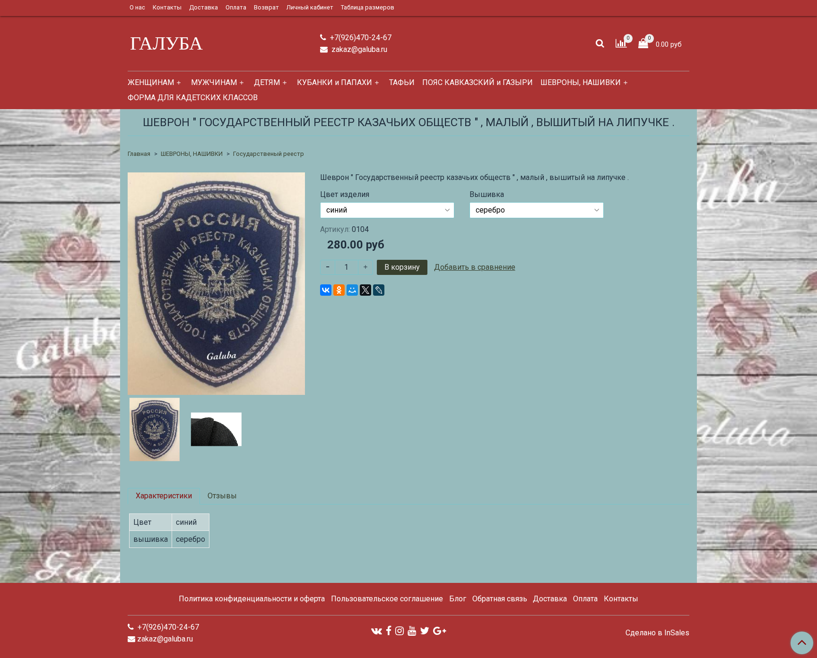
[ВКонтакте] (325, 290)
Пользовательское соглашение (387, 598)
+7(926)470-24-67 (359, 37)
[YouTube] (412, 630)
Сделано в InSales (657, 633)
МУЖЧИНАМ (214, 82)
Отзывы (222, 495)
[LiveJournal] (378, 290)
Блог (457, 598)
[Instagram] (399, 630)
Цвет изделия (344, 194)
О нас (137, 7)
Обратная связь (499, 598)
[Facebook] (388, 630)
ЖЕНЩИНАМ (151, 82)
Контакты (167, 7)
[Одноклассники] (339, 290)
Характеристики (164, 495)
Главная (139, 153)
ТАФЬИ (402, 82)
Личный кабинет (310, 7)
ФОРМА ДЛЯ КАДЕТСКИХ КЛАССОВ (193, 97)
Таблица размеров (367, 7)
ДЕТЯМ (267, 82)
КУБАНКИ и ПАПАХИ (334, 82)
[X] (365, 290)
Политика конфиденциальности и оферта (252, 598)
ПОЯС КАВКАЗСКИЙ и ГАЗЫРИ (477, 82)
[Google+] (439, 630)
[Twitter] (424, 630)
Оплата (236, 7)
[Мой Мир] (352, 290)
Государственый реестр (268, 153)
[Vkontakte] (376, 630)
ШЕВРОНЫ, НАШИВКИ (580, 82)
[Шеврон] (216, 283)
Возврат (266, 7)
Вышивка (486, 194)
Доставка (203, 7)
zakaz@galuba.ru (358, 49)
